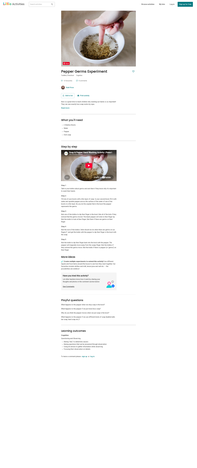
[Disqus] (98, 383)
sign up (84, 356)
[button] (13, 4)
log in (92, 356)
